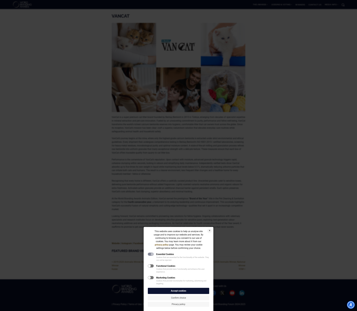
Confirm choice (178, 297)
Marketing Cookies (165, 277)
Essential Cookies (165, 254)
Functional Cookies (165, 266)
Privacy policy (178, 304)
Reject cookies (209, 230)
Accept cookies (178, 290)
